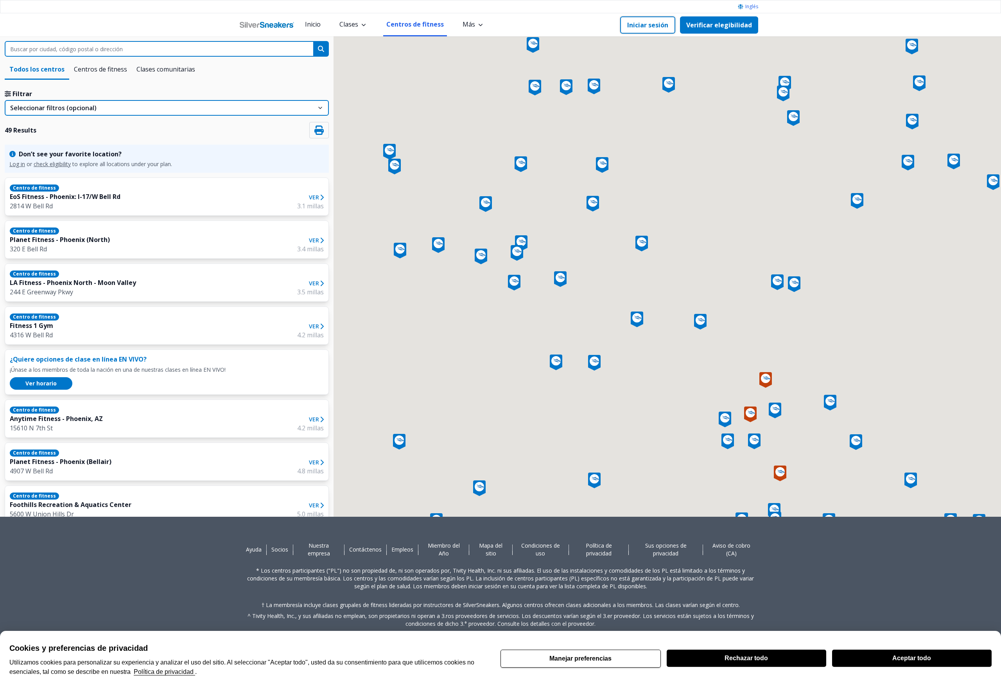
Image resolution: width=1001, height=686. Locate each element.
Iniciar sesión (647, 25)
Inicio (313, 24)
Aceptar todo (911, 658)
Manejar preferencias (580, 658)
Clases (348, 24)
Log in (17, 164)
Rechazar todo (746, 658)
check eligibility (52, 164)
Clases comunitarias (165, 69)
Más (469, 24)
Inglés (751, 7)
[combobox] (161, 49)
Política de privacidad (164, 671)
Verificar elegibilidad (719, 25)
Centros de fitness (415, 24)
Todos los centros (37, 69)
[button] (700, 320)
